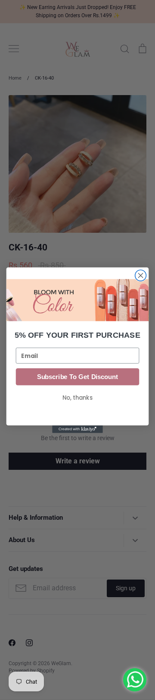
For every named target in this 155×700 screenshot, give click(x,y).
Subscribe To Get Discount (77, 376)
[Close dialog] (140, 275)
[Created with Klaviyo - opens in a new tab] (77, 429)
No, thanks (77, 397)
